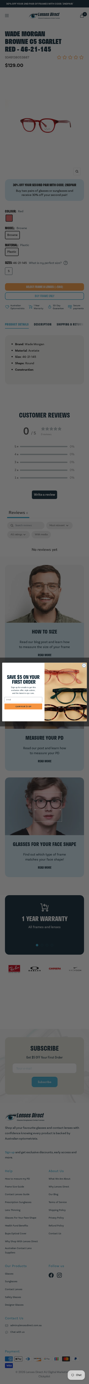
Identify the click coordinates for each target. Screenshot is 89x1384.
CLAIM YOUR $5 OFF (23, 706)
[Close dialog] (84, 665)
